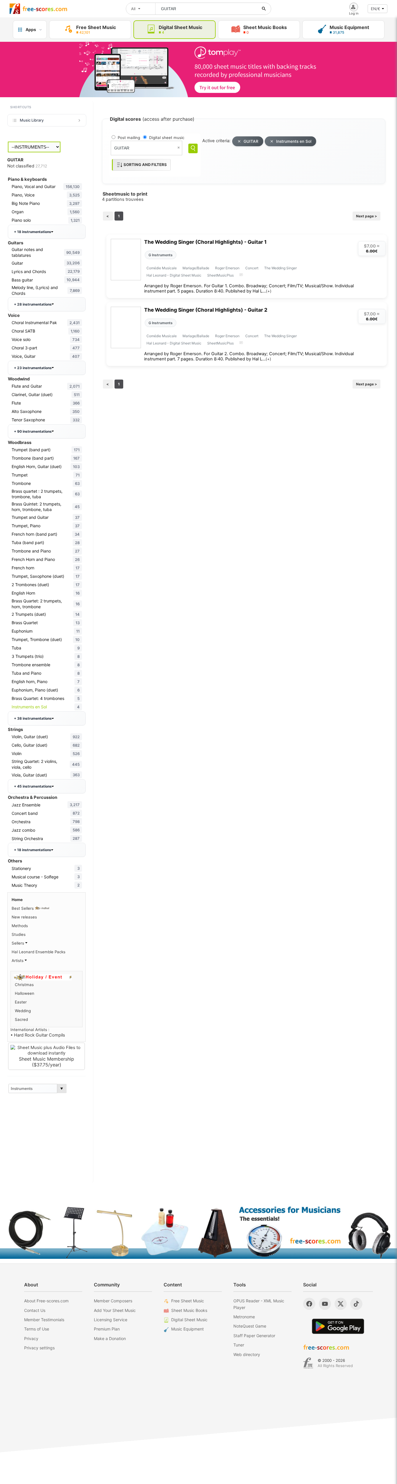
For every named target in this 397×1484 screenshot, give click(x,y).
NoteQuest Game (249, 1326)
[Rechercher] (264, 9)
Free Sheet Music (187, 1300)
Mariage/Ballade (196, 268)
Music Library (32, 120)
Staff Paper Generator (254, 1335)
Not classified (27, 166)
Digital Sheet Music (189, 1319)
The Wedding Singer (280, 268)
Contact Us (34, 1310)
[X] (341, 1304)
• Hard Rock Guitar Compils (37, 1035)
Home (17, 899)
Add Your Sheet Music (115, 1310)
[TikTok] (356, 1304)
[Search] (193, 148)
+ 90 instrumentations (33, 431)
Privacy (31, 1338)
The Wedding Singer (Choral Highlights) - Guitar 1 (205, 242)
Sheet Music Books (189, 1310)
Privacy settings (39, 1347)
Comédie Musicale (161, 268)
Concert (251, 268)
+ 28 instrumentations (33, 304)
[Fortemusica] (308, 1363)
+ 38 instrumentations (33, 718)
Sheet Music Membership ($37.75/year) (46, 1062)
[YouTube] (325, 1304)
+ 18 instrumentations (32, 232)
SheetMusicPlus (220, 275)
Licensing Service (110, 1319)
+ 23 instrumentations (33, 368)
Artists (18, 960)
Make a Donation (110, 1338)
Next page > (366, 216)
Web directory (246, 1354)
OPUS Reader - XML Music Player (258, 1304)
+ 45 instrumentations (33, 786)
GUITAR (251, 141)
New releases (24, 917)
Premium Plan (107, 1328)
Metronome (244, 1316)
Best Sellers (23, 908)
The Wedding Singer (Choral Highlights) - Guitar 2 (205, 310)
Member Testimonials (44, 1319)
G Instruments (161, 255)
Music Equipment (187, 1328)
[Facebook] (309, 1304)
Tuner (238, 1344)
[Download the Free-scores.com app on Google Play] (338, 1326)
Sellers (18, 943)
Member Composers (113, 1300)
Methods (20, 925)
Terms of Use (36, 1328)
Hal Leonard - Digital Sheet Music (173, 275)
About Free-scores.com (46, 1300)
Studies (19, 934)
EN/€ (375, 8)
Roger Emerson (227, 268)
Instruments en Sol (293, 141)
